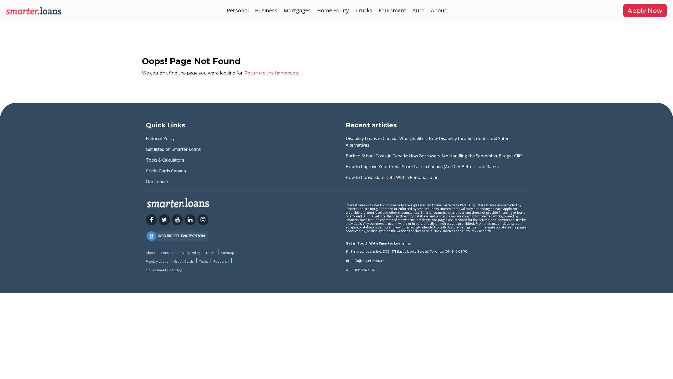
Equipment (392, 10)
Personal (238, 10)
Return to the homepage (271, 73)
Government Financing (164, 270)
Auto (418, 10)
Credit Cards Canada (166, 171)
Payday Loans (157, 261)
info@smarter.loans (368, 260)
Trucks (363, 10)
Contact (167, 252)
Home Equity (333, 10)
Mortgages (297, 10)
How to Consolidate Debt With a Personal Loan (392, 177)
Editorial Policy (160, 138)
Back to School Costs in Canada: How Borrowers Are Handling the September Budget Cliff (434, 156)
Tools (203, 261)
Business (266, 10)
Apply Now (645, 10)
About (438, 10)
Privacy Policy (189, 252)
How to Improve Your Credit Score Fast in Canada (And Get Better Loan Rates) (422, 166)
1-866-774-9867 (364, 270)
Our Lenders (158, 181)
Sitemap (227, 252)
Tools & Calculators (165, 160)
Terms (211, 252)
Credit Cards (184, 261)
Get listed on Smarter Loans (173, 149)
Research (221, 261)
